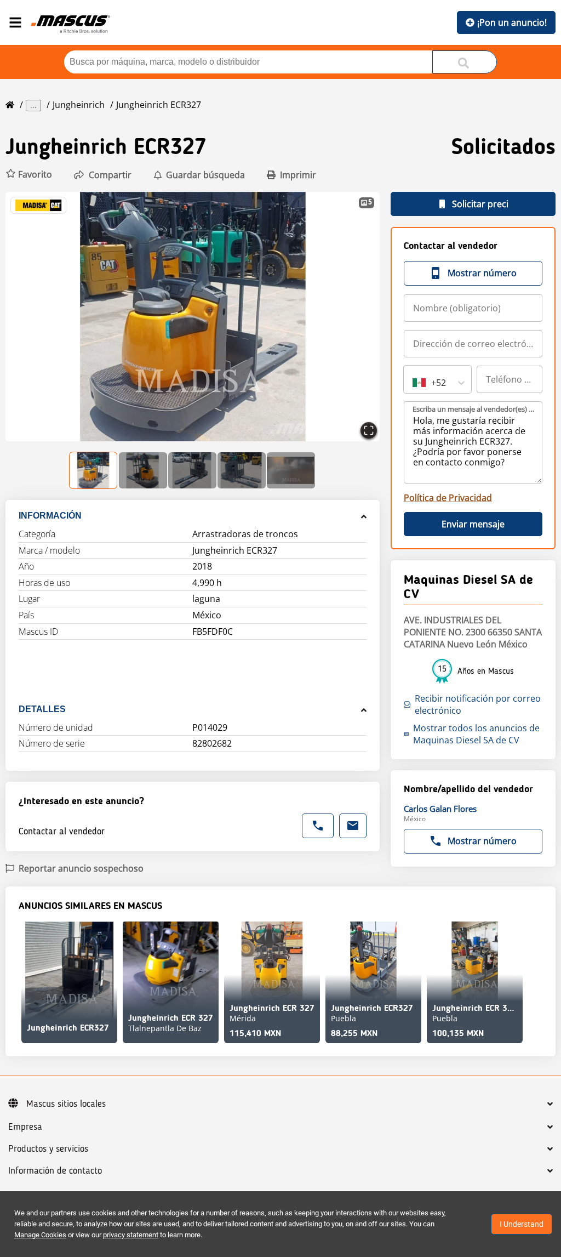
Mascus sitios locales (66, 1104)
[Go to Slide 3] (192, 470)
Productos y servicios (48, 1149)
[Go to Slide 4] (241, 470)
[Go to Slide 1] (94, 470)
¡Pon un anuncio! (512, 22)
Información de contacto (55, 1171)
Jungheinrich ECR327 (158, 105)
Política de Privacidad (448, 498)
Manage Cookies (40, 1235)
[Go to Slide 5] (291, 470)
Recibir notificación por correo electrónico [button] (478, 704)
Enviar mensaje (473, 524)
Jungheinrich (79, 105)
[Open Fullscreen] (368, 430)
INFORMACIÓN (50, 515)
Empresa (25, 1127)
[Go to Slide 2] (143, 470)
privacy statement (130, 1235)
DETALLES (42, 709)
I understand (521, 1224)
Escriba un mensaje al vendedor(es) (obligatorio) (474, 409)
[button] (28, 174)
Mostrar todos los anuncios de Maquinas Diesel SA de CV (476, 734)
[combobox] (414, 382)
